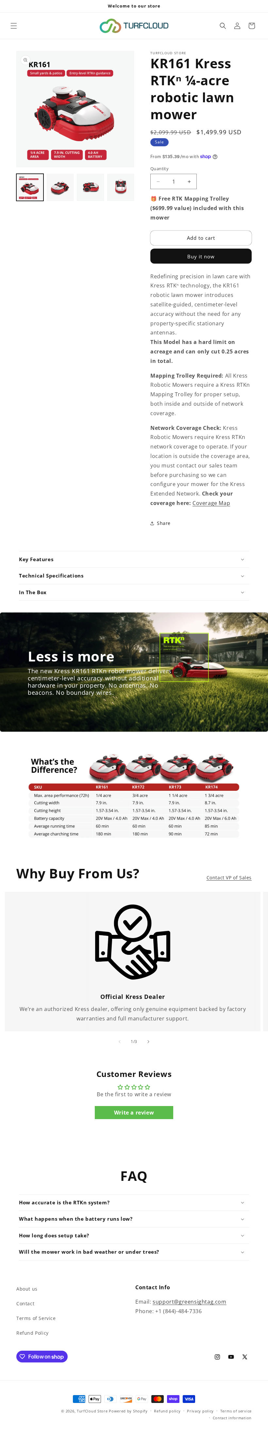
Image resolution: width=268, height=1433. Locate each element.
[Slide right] (148, 1041)
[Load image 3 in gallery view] (90, 187)
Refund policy (167, 1411)
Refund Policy (32, 1333)
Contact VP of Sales (229, 877)
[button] (14, 26)
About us (27, 1289)
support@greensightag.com (189, 1301)
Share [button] (164, 523)
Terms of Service (36, 1318)
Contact (25, 1303)
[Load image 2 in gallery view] (60, 187)
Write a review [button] (134, 1112)
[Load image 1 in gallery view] (29, 187)
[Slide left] (119, 1041)
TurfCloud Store (92, 1411)
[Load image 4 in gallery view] (120, 187)
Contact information (232, 1417)
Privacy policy (200, 1411)
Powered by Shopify (128, 1411)
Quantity (159, 168)
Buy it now (201, 256)
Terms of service (236, 1411)
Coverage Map (211, 503)
